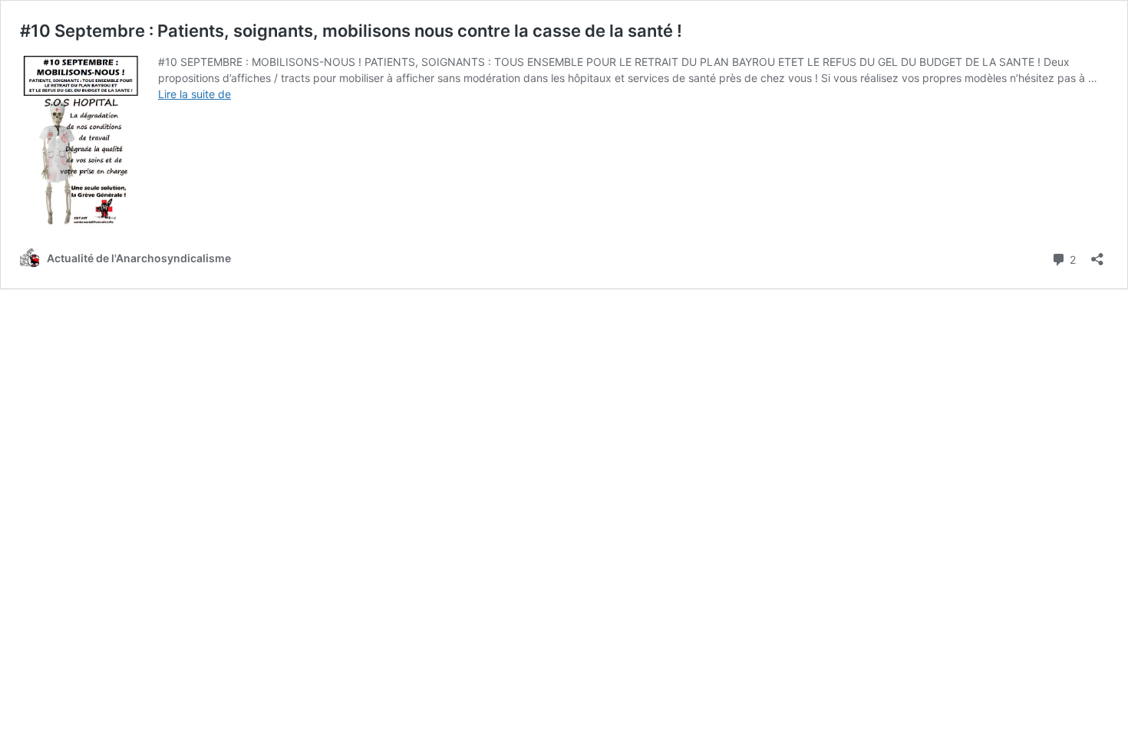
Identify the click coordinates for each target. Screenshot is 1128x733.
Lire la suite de (194, 93)
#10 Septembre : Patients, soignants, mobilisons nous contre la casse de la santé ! (351, 31)
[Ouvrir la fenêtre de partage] (1097, 254)
